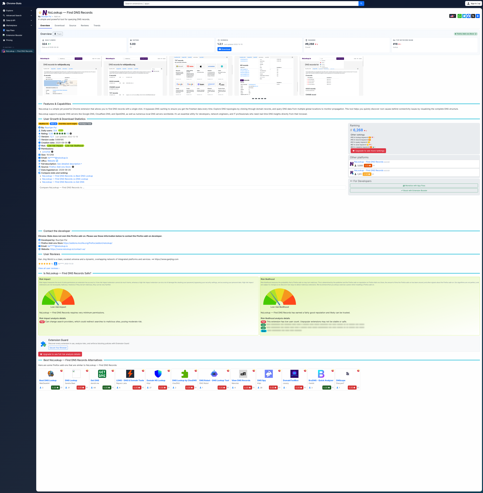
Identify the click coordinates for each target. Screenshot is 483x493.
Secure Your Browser (58, 348)
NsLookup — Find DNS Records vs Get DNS (63, 182)
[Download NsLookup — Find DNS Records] (259, 45)
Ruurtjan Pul (46, 16)
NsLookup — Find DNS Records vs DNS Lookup (65, 179)
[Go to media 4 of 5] (262, 98)
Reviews (85, 25)
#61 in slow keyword (359, 145)
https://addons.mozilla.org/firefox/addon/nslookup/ (87, 243)
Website (52, 161)
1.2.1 (52, 136)
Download (60, 25)
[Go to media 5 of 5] (265, 98)
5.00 (59, 133)
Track (59, 34)
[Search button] (361, 3)
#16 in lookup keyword (361, 137)
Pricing (9, 40)
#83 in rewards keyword (361, 147)
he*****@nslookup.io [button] (58, 157)
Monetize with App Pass (415, 185)
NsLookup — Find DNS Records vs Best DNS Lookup (67, 176)
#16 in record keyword (360, 140)
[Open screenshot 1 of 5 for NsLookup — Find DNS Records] (70, 76)
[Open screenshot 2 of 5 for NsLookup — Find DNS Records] (135, 76)
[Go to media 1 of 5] (253, 98)
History (9, 47)
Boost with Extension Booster (415, 190)
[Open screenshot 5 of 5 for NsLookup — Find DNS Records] (331, 76)
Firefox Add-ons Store (465, 34)
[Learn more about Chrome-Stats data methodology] (73, 167)
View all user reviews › (49, 268)
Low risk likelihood (74, 145)
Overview (45, 25)
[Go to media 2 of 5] (256, 98)
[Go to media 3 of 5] (259, 98)
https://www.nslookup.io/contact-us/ (67, 249)
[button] (473, 3)
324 (55, 130)
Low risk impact (55, 145)
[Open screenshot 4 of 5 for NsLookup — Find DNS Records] (266, 76)
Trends (97, 25)
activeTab (46, 152)
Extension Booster (14, 35)
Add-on (57, 16)
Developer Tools (85, 124)
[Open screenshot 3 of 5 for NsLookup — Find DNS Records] (200, 76)
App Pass (10, 30)
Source (72, 25)
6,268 (360, 130)
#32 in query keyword (360, 142)
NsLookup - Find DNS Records (368, 162)
